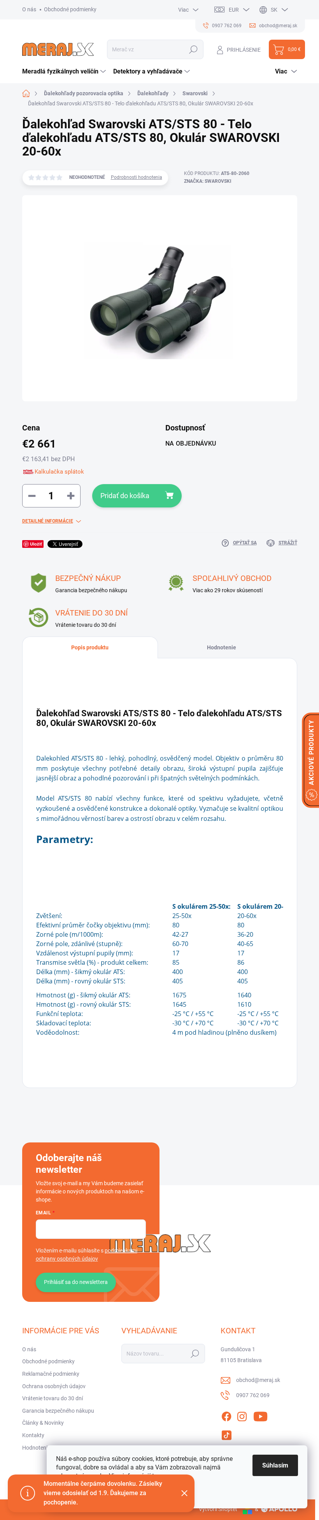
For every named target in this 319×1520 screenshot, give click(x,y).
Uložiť (36, 544)
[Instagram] (242, 1415)
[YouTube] (260, 1415)
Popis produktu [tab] (90, 647)
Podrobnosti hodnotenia (136, 177)
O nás (29, 9)
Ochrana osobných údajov (54, 1386)
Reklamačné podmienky (50, 1374)
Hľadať (193, 49)
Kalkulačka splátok (59, 471)
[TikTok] (226, 1434)
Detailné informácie (47, 521)
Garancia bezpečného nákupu (58, 1411)
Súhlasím (275, 1465)
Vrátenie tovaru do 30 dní (52, 1398)
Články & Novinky (43, 1423)
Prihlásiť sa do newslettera (76, 1282)
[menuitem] (65, 71)
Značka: (207, 181)
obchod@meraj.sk (258, 1380)
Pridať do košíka (124, 496)
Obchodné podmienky (70, 9)
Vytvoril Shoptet (218, 1509)
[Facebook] (226, 1415)
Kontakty (33, 1435)
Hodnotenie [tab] (221, 647)
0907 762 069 (253, 1395)
